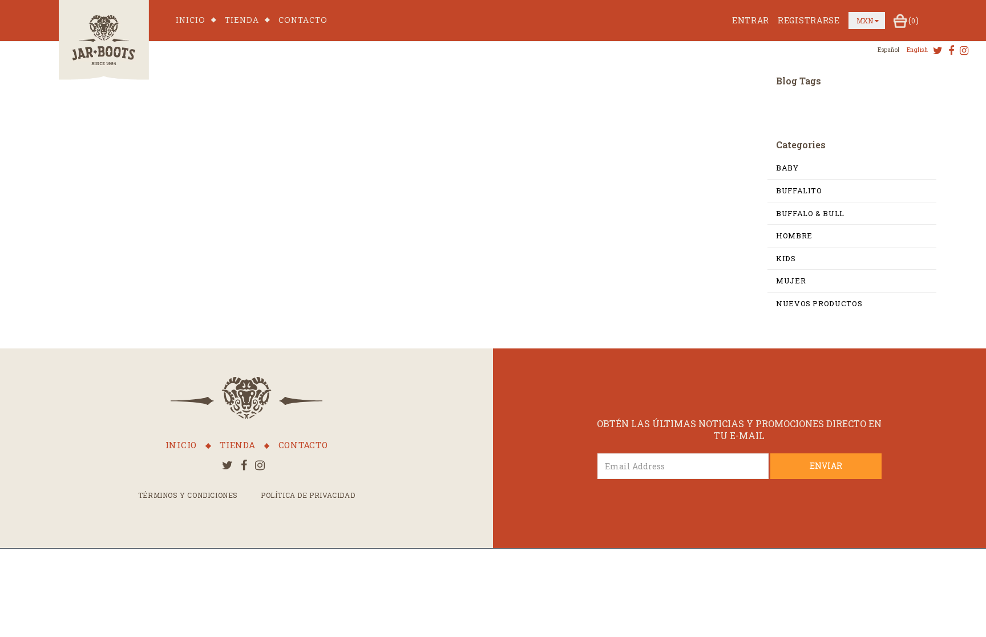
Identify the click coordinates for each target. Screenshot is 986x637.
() (913, 20)
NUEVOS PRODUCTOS (819, 303)
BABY (787, 168)
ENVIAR (826, 465)
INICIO (190, 20)
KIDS (786, 258)
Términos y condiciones (188, 495)
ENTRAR (750, 20)
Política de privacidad (308, 495)
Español (889, 50)
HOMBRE (794, 235)
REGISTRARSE (809, 20)
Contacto (303, 20)
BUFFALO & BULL (810, 213)
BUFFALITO (799, 190)
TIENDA (242, 20)
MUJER (791, 280)
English (917, 50)
